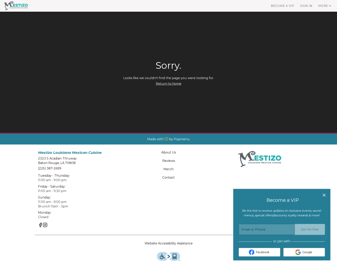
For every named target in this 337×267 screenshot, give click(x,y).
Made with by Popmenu (96, 139)
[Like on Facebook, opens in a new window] (40, 225)
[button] (325, 6)
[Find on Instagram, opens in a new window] (45, 225)
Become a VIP (282, 6)
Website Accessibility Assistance (169, 243)
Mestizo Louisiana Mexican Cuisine (259, 159)
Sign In (306, 6)
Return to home (168, 83)
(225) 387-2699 (49, 168)
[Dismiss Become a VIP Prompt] (324, 195)
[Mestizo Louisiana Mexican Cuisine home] (20, 6)
